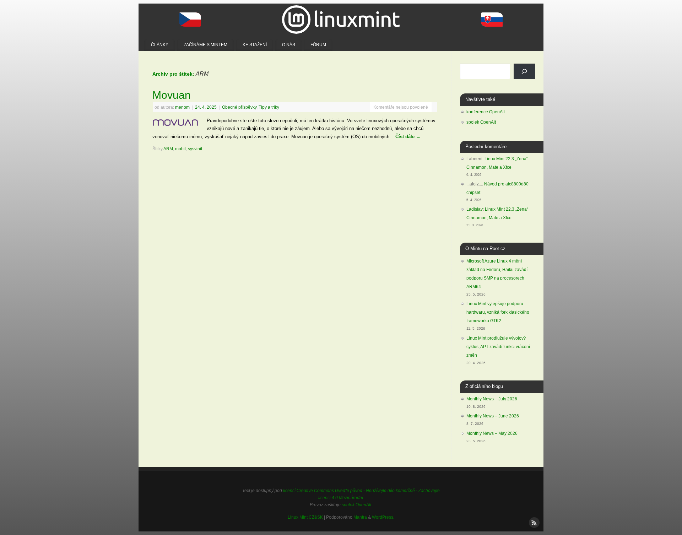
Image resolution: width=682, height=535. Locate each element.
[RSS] (533, 521)
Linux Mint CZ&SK (305, 517)
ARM (168, 148)
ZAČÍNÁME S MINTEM (205, 44)
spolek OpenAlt (481, 122)
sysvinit (195, 148)
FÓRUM (318, 44)
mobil (180, 148)
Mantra (360, 517)
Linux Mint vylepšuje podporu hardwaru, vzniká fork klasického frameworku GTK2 (497, 312)
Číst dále (408, 136)
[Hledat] (524, 71)
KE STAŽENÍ (255, 44)
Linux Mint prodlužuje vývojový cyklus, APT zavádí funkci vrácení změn (498, 347)
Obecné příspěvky (239, 107)
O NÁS (288, 44)
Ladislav (474, 209)
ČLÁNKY (159, 44)
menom (182, 107)
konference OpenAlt (485, 111)
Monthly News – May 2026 (492, 433)
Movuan (171, 95)
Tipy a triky (269, 107)
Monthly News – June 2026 (492, 416)
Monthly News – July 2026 (491, 398)
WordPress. (383, 517)
